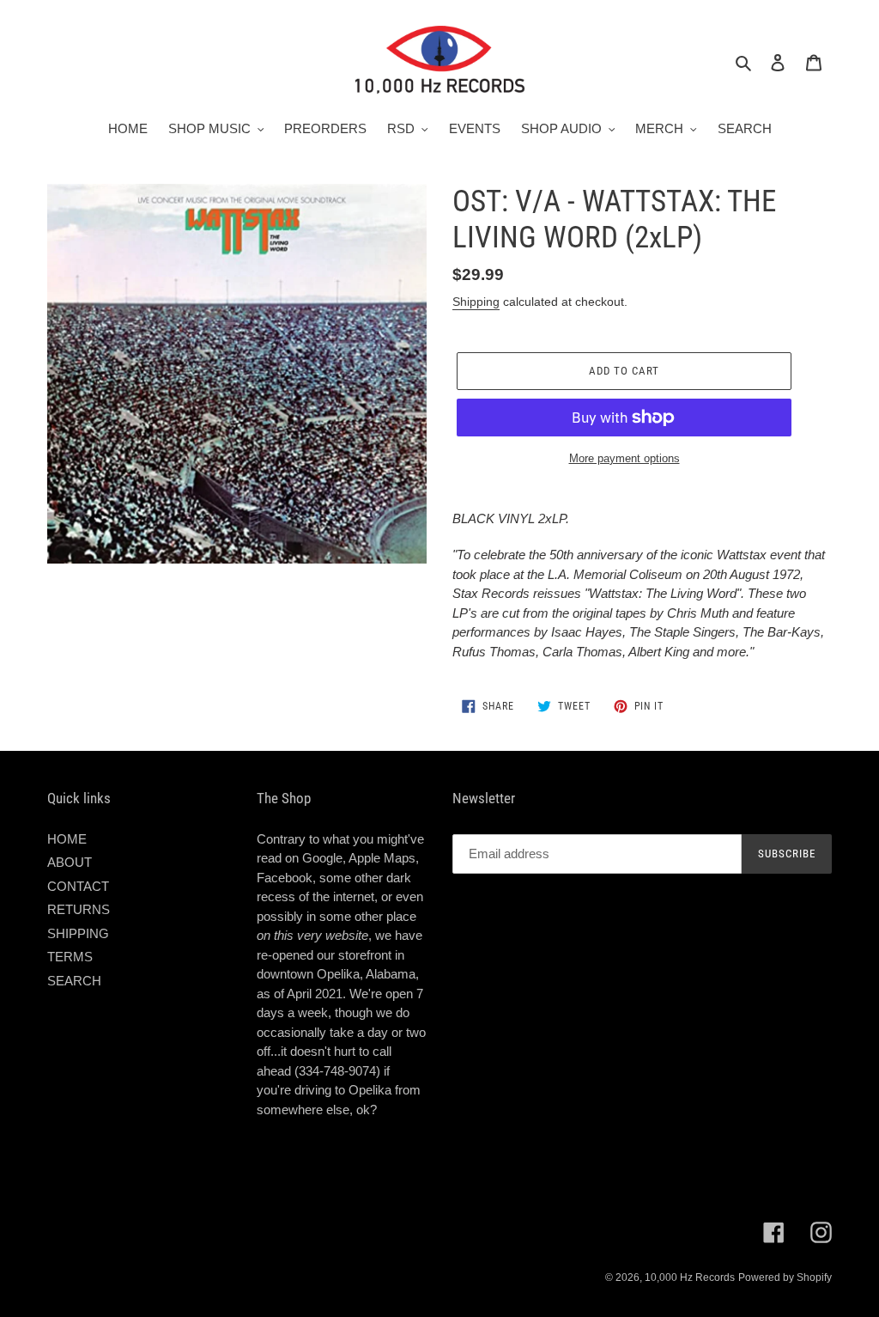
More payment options (624, 458)
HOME (67, 839)
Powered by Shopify (785, 1277)
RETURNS (78, 909)
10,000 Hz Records (690, 1277)
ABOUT (69, 862)
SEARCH (74, 980)
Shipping (476, 301)
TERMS (70, 956)
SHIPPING (78, 933)
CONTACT (78, 886)
